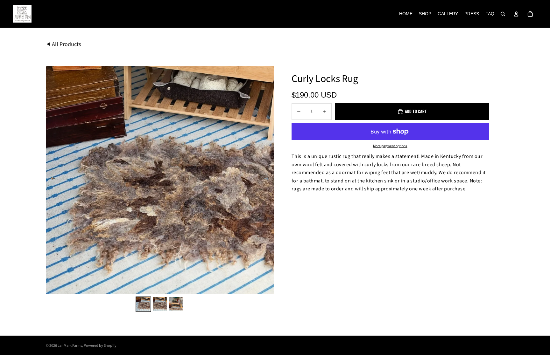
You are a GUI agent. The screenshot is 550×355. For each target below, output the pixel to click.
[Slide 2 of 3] (160, 304)
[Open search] (503, 14)
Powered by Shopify (100, 345)
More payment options (390, 146)
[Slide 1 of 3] (143, 304)
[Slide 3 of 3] (176, 304)
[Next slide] (268, 180)
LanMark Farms (70, 345)
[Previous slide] (51, 180)
